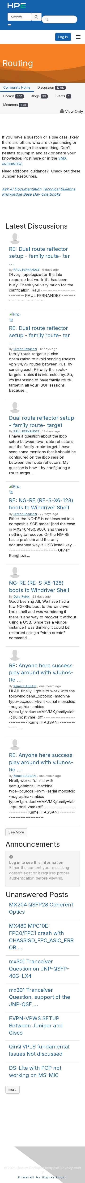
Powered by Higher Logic (42, 1177)
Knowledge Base (17, 194)
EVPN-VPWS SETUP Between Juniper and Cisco (36, 1025)
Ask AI (7, 189)
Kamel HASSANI (24, 686)
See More (16, 832)
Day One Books (46, 194)
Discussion (51, 87)
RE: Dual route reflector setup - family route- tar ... (39, 256)
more (12, 1090)
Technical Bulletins (58, 189)
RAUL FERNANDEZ (26, 269)
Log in (63, 37)
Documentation (27, 189)
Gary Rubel (21, 596)
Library (12, 96)
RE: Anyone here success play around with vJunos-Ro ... (41, 672)
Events (62, 96)
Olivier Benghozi (25, 349)
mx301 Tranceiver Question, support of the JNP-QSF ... (39, 997)
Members (14, 105)
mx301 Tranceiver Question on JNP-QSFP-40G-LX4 (39, 968)
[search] (36, 17)
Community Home (16, 87)
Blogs (38, 96)
